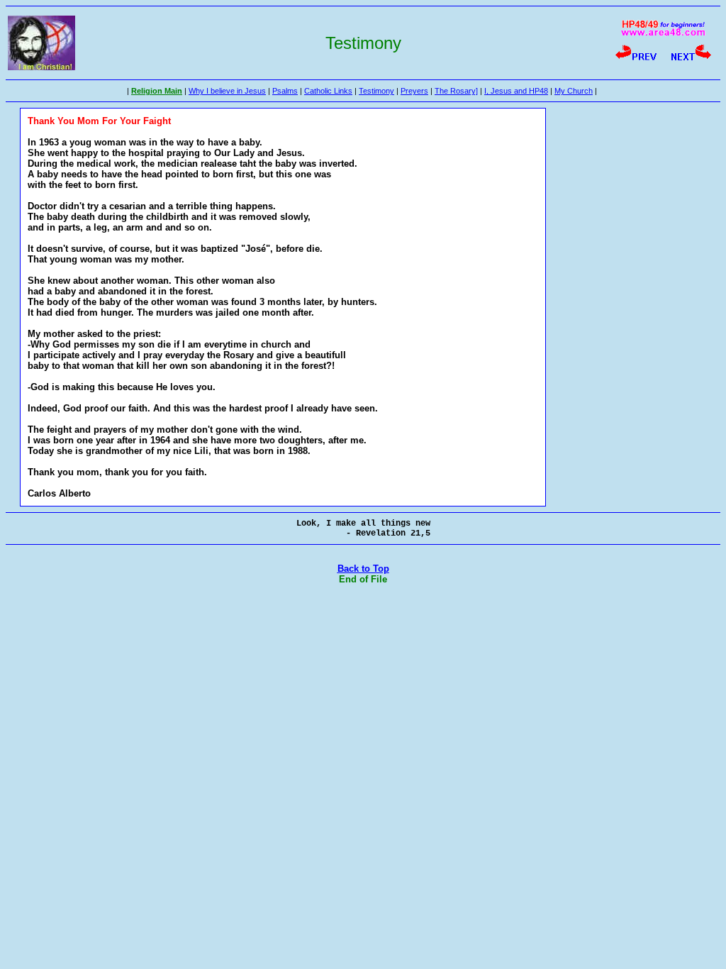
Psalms (285, 91)
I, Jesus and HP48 (516, 91)
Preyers (414, 91)
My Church (573, 91)
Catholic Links (328, 91)
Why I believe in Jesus (227, 91)
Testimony (376, 91)
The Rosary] (456, 91)
